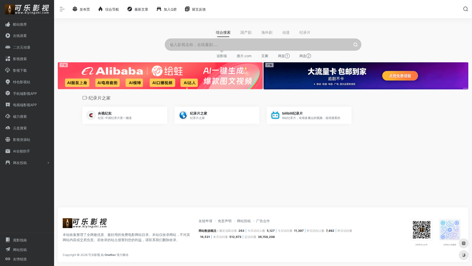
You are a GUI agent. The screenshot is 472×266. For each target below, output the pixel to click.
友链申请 (205, 221)
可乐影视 (94, 255)
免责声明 (225, 221)
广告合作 (263, 221)
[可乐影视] (85, 224)
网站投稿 (244, 221)
